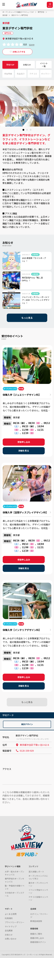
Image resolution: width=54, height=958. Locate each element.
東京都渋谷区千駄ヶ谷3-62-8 (34, 744)
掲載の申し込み (37, 938)
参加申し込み (23, 441)
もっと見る (27, 317)
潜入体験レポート (36, 871)
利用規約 (9, 918)
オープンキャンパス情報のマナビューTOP (18, 12)
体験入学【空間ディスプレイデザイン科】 (25, 512)
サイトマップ (10, 926)
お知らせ (27, 64)
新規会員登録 (36, 921)
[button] (23, 130)
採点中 (31, 44)
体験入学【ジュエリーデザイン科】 (22, 394)
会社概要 (9, 930)
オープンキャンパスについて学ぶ (38, 877)
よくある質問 (10, 914)
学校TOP (10, 64)
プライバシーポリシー (14, 922)
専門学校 (41, 12)
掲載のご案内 (36, 933)
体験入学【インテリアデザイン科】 (22, 630)
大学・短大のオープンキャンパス (14, 873)
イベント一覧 (44, 65)
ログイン (50, 6)
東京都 (4, 15)
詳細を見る (23, 450)
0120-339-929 (27, 750)
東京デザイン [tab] (27, 724)
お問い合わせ (10, 938)
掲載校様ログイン (38, 942)
